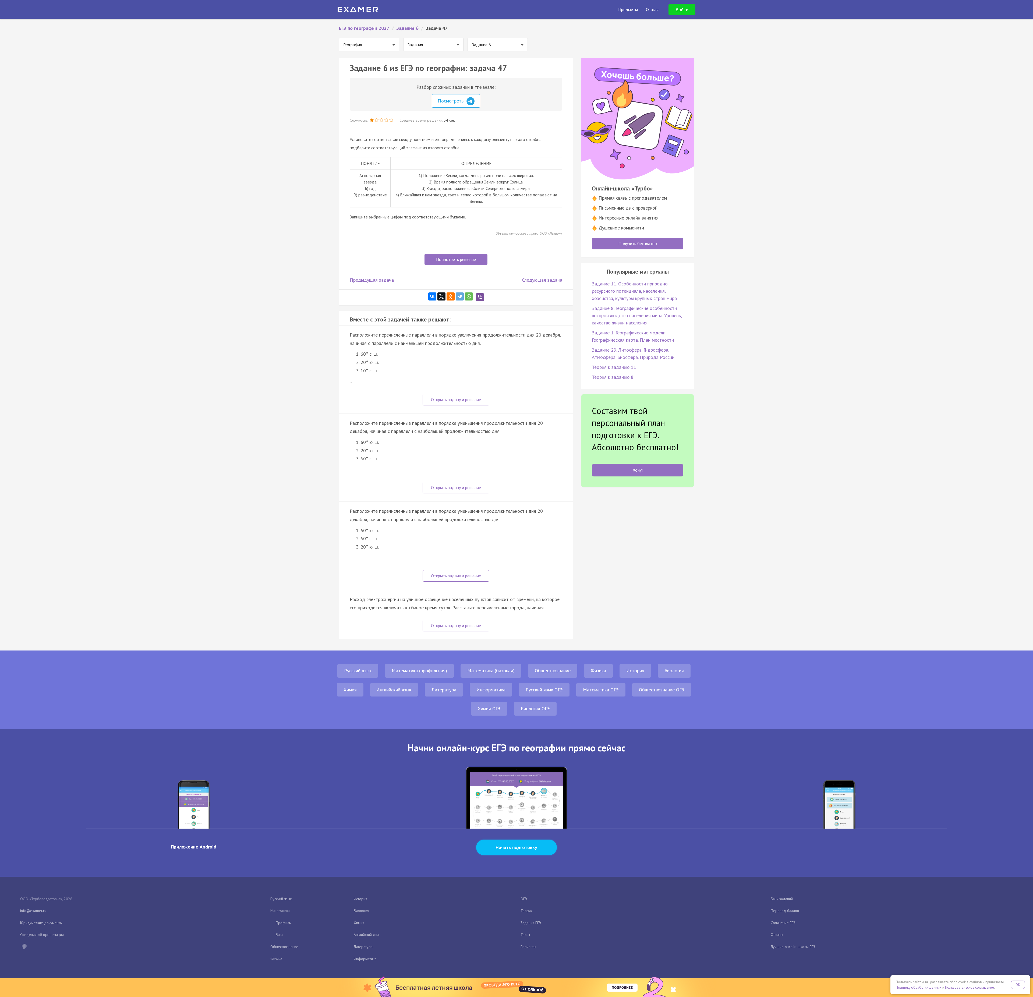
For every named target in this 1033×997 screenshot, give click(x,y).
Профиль (283, 922)
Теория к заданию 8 (613, 377)
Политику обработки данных (919, 987)
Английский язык (394, 690)
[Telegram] (460, 296)
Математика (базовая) (491, 670)
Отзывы (777, 934)
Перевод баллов (785, 910)
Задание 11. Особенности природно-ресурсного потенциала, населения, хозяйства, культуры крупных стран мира (634, 291)
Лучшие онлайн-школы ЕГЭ (793, 946)
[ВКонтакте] (432, 296)
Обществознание (553, 670)
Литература (443, 690)
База (279, 934)
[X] (441, 296)
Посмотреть (451, 101)
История (635, 670)
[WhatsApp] (469, 296)
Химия (350, 690)
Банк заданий (782, 898)
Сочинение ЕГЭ (783, 922)
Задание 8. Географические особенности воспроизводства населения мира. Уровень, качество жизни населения (637, 315)
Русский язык (358, 670)
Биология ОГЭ (535, 708)
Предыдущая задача (372, 280)
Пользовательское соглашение (969, 987)
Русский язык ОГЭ (544, 690)
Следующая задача (542, 280)
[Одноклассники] (451, 296)
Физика (598, 670)
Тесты (525, 934)
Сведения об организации (42, 934)
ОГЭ (524, 898)
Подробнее (622, 987)
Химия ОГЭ (489, 708)
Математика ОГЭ (601, 690)
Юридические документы (41, 922)
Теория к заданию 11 (614, 367)
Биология (674, 670)
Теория (527, 910)
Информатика (490, 690)
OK (1018, 984)
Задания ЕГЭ (531, 922)
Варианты (528, 946)
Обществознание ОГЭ (661, 690)
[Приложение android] (24, 946)
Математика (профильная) (419, 670)
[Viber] (480, 297)
